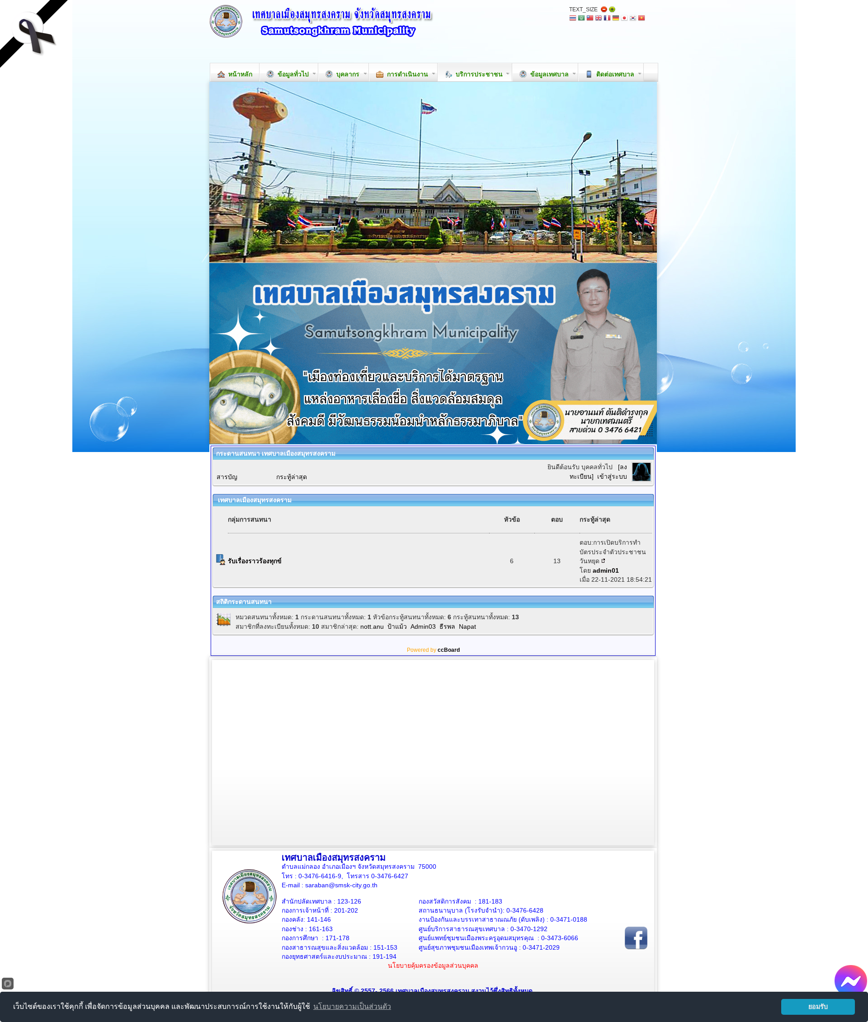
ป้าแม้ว (397, 626)
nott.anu (372, 626)
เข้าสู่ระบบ (612, 476)
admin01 (606, 570)
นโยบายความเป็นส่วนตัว (352, 1006)
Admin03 (423, 626)
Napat (467, 626)
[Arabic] (581, 18)
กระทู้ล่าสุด (291, 476)
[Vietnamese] (641, 18)
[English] (598, 18)
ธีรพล (447, 626)
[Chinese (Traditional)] (590, 18)
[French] (607, 18)
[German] (615, 18)
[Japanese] (624, 18)
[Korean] (633, 18)
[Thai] (572, 18)
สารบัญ (227, 476)
